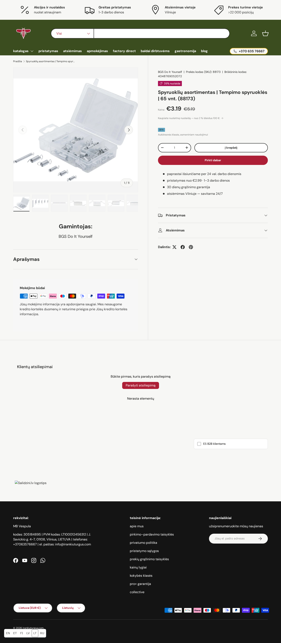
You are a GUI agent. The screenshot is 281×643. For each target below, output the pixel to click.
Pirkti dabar (213, 160)
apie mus (137, 526)
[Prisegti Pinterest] (191, 247)
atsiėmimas (72, 51)
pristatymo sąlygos (144, 551)
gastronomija (185, 51)
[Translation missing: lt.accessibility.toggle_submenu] (31, 51)
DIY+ (161, 129)
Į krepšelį (231, 147)
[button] (265, 33)
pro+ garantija (140, 584)
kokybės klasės (141, 575)
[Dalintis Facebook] (183, 247)
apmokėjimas (97, 51)
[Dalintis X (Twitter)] (174, 247)
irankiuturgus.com (33, 628)
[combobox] (140, 33)
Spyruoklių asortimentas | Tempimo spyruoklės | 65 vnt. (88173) (50, 61)
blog (204, 51)
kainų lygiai (138, 567)
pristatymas (48, 51)
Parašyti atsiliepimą (141, 385)
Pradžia (17, 61)
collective (137, 592)
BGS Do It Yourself (170, 72)
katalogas (21, 51)
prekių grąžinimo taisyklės (149, 559)
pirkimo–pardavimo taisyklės (152, 534)
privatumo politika (143, 542)
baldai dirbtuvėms (155, 51)
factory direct (124, 51)
